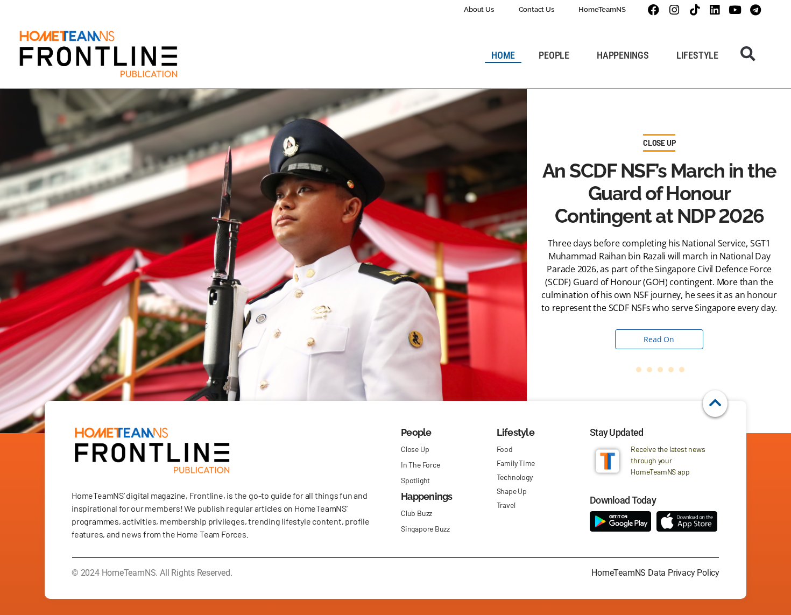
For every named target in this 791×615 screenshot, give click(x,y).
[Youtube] (735, 10)
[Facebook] (653, 10)
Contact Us (536, 9)
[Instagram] (674, 10)
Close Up (659, 142)
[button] (747, 53)
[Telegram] (755, 10)
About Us (478, 9)
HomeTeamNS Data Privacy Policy (655, 573)
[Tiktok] (694, 10)
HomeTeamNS (601, 9)
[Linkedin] (715, 10)
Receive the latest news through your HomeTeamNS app (668, 460)
